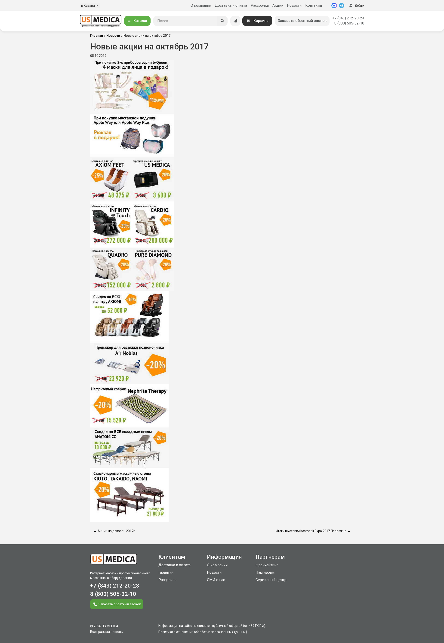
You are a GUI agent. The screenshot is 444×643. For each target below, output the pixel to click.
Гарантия (165, 572)
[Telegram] (341, 5)
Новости (294, 5)
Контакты (313, 5)
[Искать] (222, 21)
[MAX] (334, 5)
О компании (201, 5)
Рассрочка (260, 5)
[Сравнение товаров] (235, 21)
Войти (359, 5)
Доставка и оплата (231, 5)
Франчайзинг (267, 565)
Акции (277, 5)
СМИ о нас (216, 580)
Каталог (140, 20)
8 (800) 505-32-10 (349, 23)
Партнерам (265, 572)
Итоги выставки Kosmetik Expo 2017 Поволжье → (313, 531)
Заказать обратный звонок (302, 20)
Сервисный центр (271, 580)
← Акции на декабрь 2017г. (115, 531)
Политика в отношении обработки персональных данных (201, 632)
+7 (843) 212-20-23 (348, 18)
